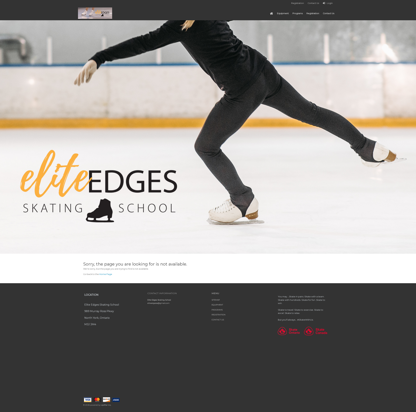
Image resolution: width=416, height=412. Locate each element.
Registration (218, 315)
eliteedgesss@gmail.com (158, 303)
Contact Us (218, 320)
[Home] (271, 13)
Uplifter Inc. (106, 405)
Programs (217, 310)
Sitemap (216, 300)
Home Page (105, 274)
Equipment (217, 305)
